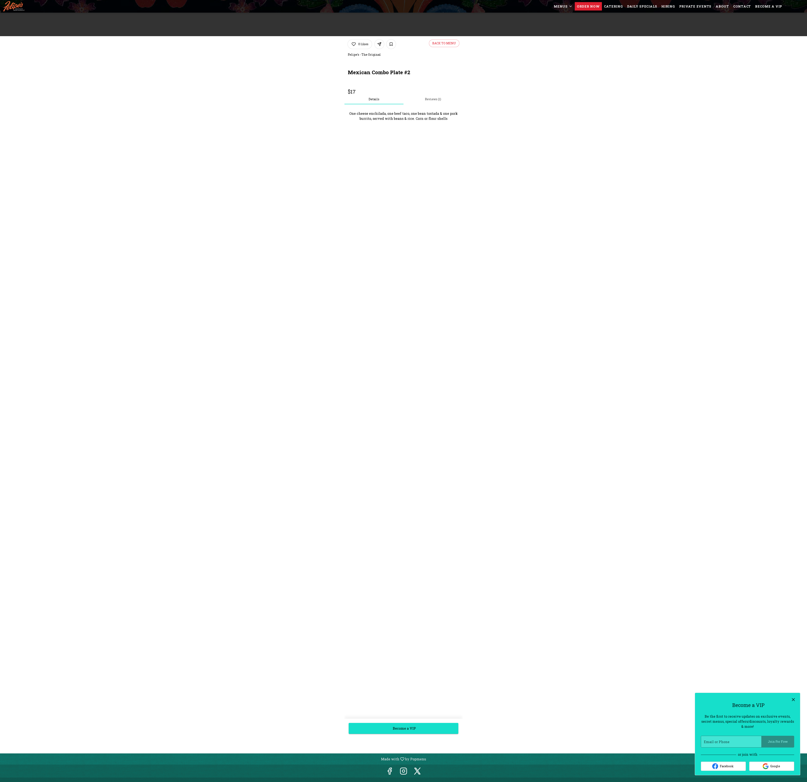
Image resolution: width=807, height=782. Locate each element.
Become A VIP (768, 6)
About (722, 6)
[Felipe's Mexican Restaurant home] (22, 6)
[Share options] (379, 44)
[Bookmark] (391, 44)
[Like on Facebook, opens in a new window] (389, 772)
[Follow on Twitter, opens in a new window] (417, 772)
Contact (742, 6)
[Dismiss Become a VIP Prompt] (793, 700)
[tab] (374, 99)
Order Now (588, 6)
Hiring (668, 6)
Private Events (695, 6)
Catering (613, 6)
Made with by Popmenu (214, 759)
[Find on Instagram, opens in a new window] (403, 772)
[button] (563, 6)
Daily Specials (642, 6)
